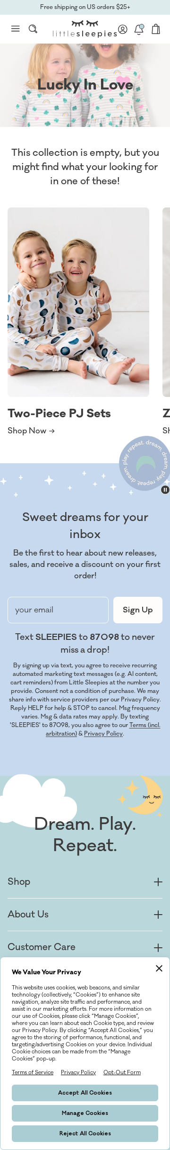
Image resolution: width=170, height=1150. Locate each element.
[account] (122, 29)
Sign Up (138, 610)
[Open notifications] (138, 29)
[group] (78, 322)
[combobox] (33, 29)
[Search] (33, 29)
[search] (33, 29)
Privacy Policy (103, 733)
